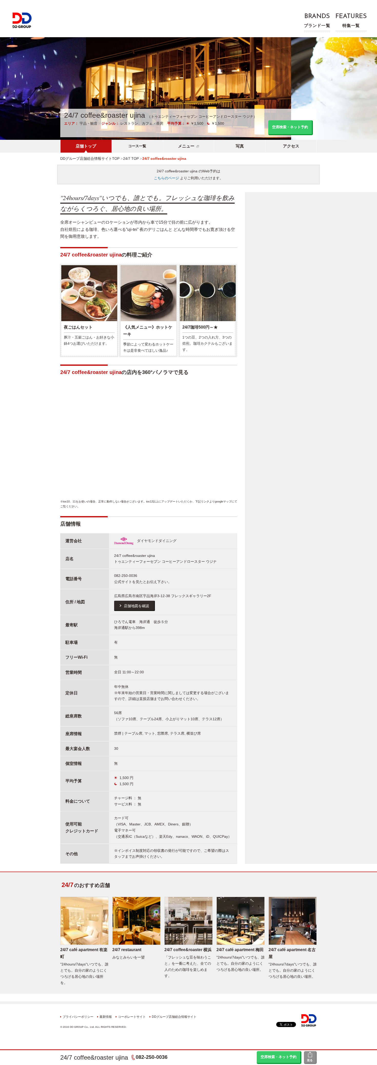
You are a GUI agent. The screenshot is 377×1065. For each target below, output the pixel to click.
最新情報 (106, 1017)
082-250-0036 (151, 1057)
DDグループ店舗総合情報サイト (174, 1017)
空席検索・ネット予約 (278, 1057)
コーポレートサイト (132, 1017)
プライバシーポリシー (78, 1017)
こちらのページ (166, 178)
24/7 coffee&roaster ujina (94, 1057)
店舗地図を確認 (136, 606)
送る (310, 1060)
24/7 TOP (131, 158)
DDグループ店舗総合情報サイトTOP (90, 158)
